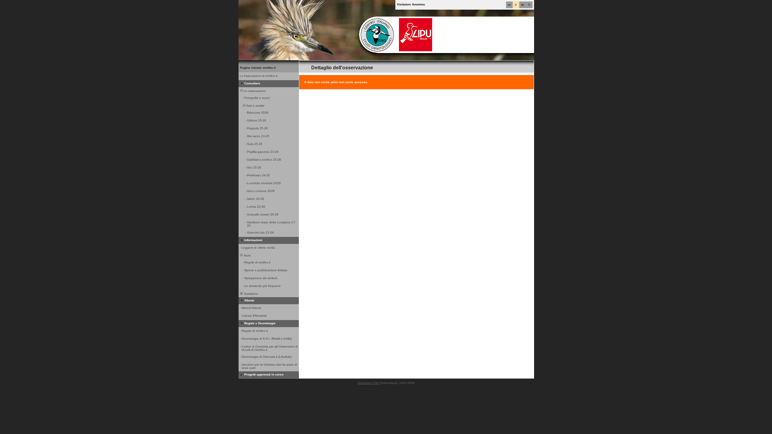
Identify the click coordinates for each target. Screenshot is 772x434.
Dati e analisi (254, 105)
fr (529, 4)
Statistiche (250, 293)
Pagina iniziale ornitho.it (258, 67)
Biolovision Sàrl (368, 383)
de (522, 4)
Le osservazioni (254, 91)
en (509, 4)
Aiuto (247, 255)
